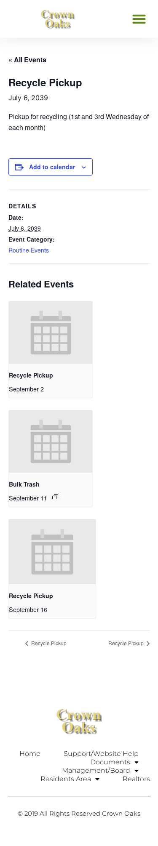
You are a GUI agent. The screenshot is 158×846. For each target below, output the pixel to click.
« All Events (27, 59)
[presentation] (50, 332)
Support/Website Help (101, 754)
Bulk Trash (24, 484)
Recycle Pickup (31, 375)
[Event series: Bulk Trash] (55, 496)
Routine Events (28, 250)
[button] (139, 18)
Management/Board (96, 770)
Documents (110, 762)
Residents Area (65, 779)
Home (29, 754)
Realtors (136, 779)
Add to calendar (52, 166)
